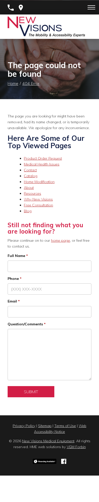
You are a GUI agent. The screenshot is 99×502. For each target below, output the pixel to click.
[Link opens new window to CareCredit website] (45, 461)
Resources (32, 193)
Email (12, 301)
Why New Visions (38, 199)
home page (60, 240)
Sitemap (45, 425)
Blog (27, 211)
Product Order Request (43, 158)
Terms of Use (65, 425)
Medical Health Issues (41, 164)
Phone (13, 278)
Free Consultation (38, 205)
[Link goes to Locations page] (21, 7)
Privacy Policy (24, 425)
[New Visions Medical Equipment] (46, 27)
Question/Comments (25, 324)
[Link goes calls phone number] (11, 7)
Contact (30, 170)
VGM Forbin (76, 447)
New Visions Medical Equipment (48, 441)
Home (13, 83)
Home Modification (39, 181)
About (29, 187)
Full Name (16, 255)
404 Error (30, 83)
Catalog (30, 176)
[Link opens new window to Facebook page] (63, 461)
